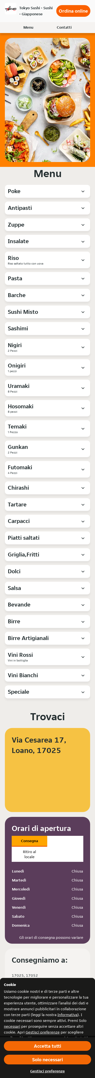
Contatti (64, 27)
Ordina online (73, 11)
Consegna (29, 840)
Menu (28, 27)
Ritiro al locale (29, 854)
